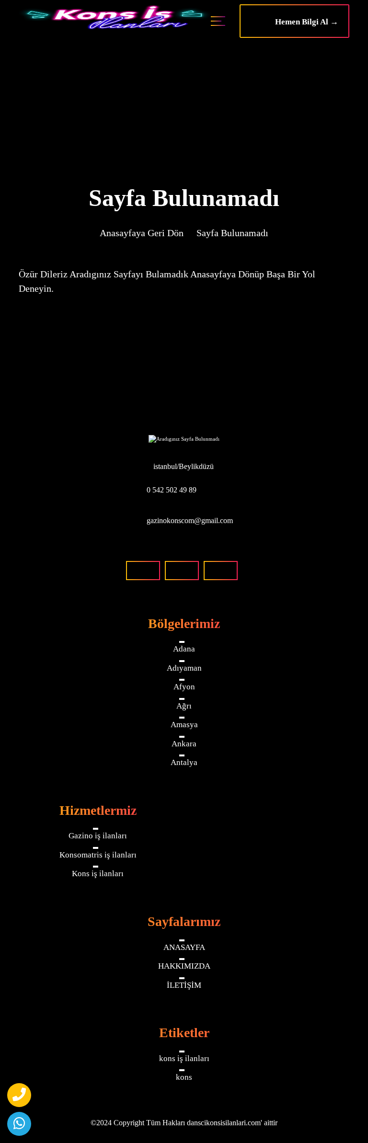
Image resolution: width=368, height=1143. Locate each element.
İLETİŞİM (184, 985)
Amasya (184, 724)
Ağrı (184, 705)
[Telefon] (19, 1095)
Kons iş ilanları (98, 873)
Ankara (184, 743)
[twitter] (221, 570)
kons (184, 1077)
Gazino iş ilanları (98, 835)
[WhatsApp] (19, 1124)
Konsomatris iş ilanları (98, 854)
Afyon (184, 686)
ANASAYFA (184, 947)
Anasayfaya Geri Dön (142, 233)
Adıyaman (184, 668)
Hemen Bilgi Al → (303, 21)
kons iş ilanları (184, 1058)
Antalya (184, 762)
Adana (184, 648)
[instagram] (182, 570)
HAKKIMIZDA (184, 966)
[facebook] (143, 570)
